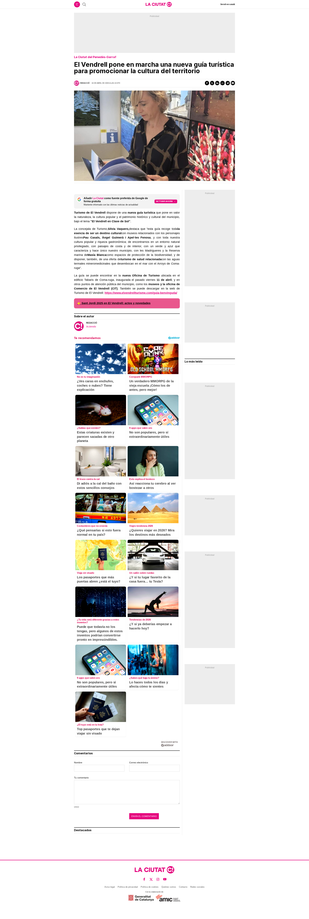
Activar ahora (164, 201)
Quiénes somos (168, 887)
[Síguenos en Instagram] (158, 879)
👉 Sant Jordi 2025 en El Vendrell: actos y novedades (113, 303)
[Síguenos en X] (151, 879)
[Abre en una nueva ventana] (141, 898)
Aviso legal (109, 887)
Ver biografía (91, 326)
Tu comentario (81, 777)
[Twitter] (212, 83)
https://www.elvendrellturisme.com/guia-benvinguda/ (141, 292)
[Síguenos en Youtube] (165, 879)
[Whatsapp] (222, 83)
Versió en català (227, 4)
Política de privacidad (128, 887)
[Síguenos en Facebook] (144, 879)
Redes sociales (197, 887)
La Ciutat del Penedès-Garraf (95, 57)
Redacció (85, 83)
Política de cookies (150, 887)
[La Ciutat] (159, 4)
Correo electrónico (138, 762)
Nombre (78, 762)
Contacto (183, 887)
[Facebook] (207, 83)
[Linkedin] (217, 83)
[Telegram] (228, 83)
